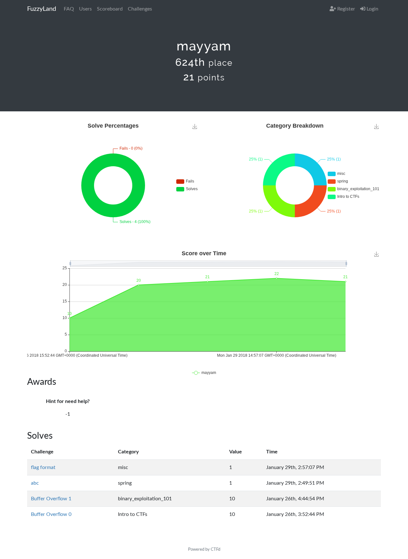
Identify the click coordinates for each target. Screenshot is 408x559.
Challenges (140, 8)
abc (35, 483)
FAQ (69, 8)
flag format (43, 467)
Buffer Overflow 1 (51, 498)
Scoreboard (110, 8)
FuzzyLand (41, 9)
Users (85, 8)
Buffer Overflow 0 (51, 514)
